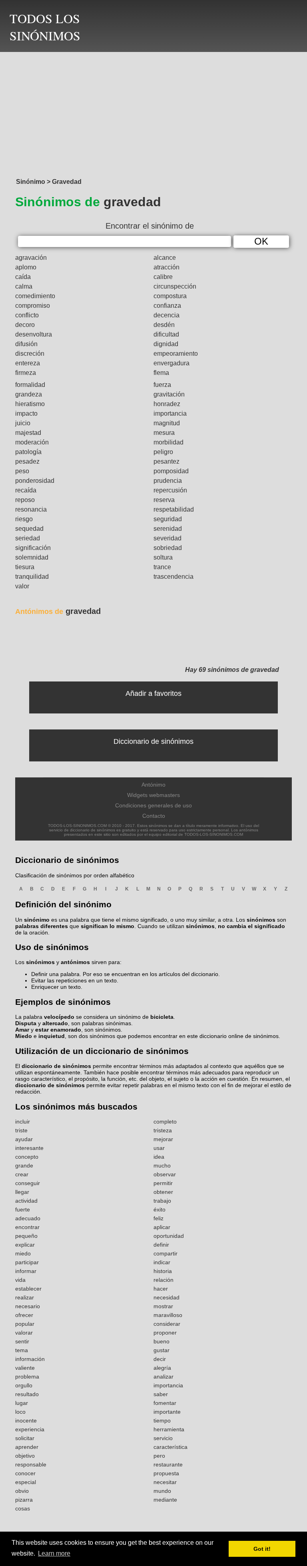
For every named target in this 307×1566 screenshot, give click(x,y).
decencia (166, 315)
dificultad (166, 334)
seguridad (168, 519)
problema (27, 1376)
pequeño (26, 1236)
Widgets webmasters (153, 795)
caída (23, 276)
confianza (167, 305)
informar (25, 1271)
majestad (28, 432)
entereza (27, 363)
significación (33, 547)
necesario (27, 1306)
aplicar (162, 1227)
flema (161, 372)
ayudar (24, 1139)
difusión (26, 344)
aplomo (25, 267)
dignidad (166, 344)
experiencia (29, 1429)
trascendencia (173, 576)
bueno (161, 1341)
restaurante (168, 1464)
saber (161, 1394)
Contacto (153, 816)
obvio (22, 1491)
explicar (25, 1244)
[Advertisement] (153, 113)
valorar (24, 1332)
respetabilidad (174, 509)
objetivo (25, 1455)
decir (160, 1359)
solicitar (24, 1438)
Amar (22, 1029)
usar (159, 1148)
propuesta (166, 1473)
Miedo (23, 1036)
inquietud (51, 1036)
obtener (163, 1192)
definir (161, 1244)
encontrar (27, 1227)
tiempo (162, 1420)
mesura (164, 432)
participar (27, 1262)
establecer (28, 1288)
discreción (29, 353)
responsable (30, 1464)
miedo (23, 1253)
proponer (165, 1332)
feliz (158, 1218)
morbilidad (168, 442)
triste (21, 1130)
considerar (167, 1324)
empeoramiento (176, 353)
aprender (26, 1447)
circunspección (175, 286)
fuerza (162, 384)
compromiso (32, 305)
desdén (164, 324)
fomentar (165, 1403)
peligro (163, 451)
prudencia (168, 480)
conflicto (27, 315)
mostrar (163, 1306)
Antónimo (153, 784)
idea (159, 1157)
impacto (26, 413)
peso (22, 471)
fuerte (22, 1209)
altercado (55, 1023)
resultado (27, 1394)
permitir (163, 1183)
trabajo (162, 1200)
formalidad (30, 384)
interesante (29, 1148)
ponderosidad (34, 480)
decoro (25, 324)
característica (170, 1447)
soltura (163, 557)
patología (28, 451)
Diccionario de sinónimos (153, 741)
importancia (170, 413)
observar (165, 1174)
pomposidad (171, 471)
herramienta (169, 1429)
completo (165, 1121)
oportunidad (169, 1236)
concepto (26, 1157)
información (30, 1359)
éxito (159, 1209)
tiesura (24, 567)
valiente (25, 1368)
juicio (22, 423)
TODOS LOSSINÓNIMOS (45, 27)
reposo (25, 499)
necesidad (166, 1297)
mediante (165, 1499)
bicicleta (161, 1017)
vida (20, 1280)
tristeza (163, 1130)
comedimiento (35, 296)
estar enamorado (58, 1029)
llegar (22, 1192)
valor (22, 586)
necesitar (165, 1482)
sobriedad (168, 547)
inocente (26, 1420)
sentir (22, 1341)
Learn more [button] (54, 1553)
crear (21, 1174)
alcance (165, 257)
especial (25, 1482)
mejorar (163, 1139)
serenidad (168, 528)
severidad (167, 538)
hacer (161, 1288)
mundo (162, 1491)
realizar (24, 1297)
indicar (162, 1262)
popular (24, 1324)
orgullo (23, 1385)
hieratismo (30, 403)
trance (162, 567)
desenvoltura (33, 334)
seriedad (27, 538)
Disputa (25, 1023)
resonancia (31, 509)
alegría (162, 1368)
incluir (22, 1121)
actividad (26, 1200)
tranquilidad (32, 576)
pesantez (166, 461)
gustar (161, 1350)
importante (167, 1412)
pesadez (27, 461)
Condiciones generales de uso (153, 805)
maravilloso (168, 1315)
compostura (170, 296)
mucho (162, 1165)
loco (20, 1412)
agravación (31, 257)
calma (23, 286)
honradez (167, 403)
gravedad (58, 611)
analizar (163, 1376)
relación (163, 1280)
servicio (163, 1438)
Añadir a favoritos (153, 693)
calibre (163, 276)
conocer (25, 1473)
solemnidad (31, 557)
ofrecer (24, 1315)
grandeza (28, 394)
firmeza (25, 372)
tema (21, 1350)
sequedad (29, 528)
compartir (165, 1253)
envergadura (171, 363)
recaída (25, 490)
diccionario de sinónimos (56, 1066)
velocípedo (59, 1017)
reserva (164, 499)
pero (159, 1455)
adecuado (27, 1218)
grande (24, 1165)
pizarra (24, 1499)
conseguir (27, 1183)
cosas (22, 1508)
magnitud (167, 423)
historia (163, 1271)
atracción (166, 267)
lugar (21, 1403)
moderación (32, 442)
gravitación (169, 394)
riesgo (24, 519)
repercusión (170, 490)
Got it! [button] (262, 1549)
